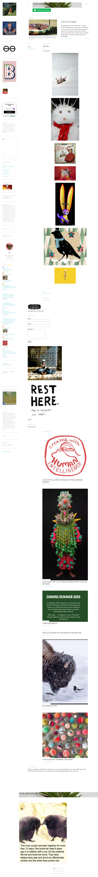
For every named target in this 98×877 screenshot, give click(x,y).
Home (4, 164)
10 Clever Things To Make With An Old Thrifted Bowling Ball (9, 353)
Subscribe (9, 112)
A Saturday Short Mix (7, 269)
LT (9, 253)
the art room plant (7, 274)
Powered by (6, 116)
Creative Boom (6, 318)
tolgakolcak (62, 870)
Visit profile (9, 258)
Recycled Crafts (6, 351)
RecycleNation (6, 311)
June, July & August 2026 (8, 334)
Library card (5, 346)
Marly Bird (5, 293)
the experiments (6, 170)
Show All (5, 357)
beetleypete (5, 268)
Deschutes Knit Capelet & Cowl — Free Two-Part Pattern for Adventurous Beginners (9, 296)
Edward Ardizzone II (7, 280)
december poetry (49, 706)
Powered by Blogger (59, 868)
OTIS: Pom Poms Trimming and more (57, 759)
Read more (86, 38)
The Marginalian (6, 285)
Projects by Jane (6, 327)
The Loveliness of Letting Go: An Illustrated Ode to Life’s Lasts (9, 288)
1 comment (48, 708)
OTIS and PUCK (42, 4)
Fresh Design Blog (7, 303)
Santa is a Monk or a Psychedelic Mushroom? (61, 633)
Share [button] (62, 38)
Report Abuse (6, 451)
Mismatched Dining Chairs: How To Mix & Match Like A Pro (9, 305)
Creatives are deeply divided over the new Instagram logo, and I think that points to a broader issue (9, 321)
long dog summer (68, 22)
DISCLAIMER (6, 174)
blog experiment (31, 49)
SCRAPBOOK (6, 172)
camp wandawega (49, 623)
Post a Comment (67, 38)
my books (5, 176)
